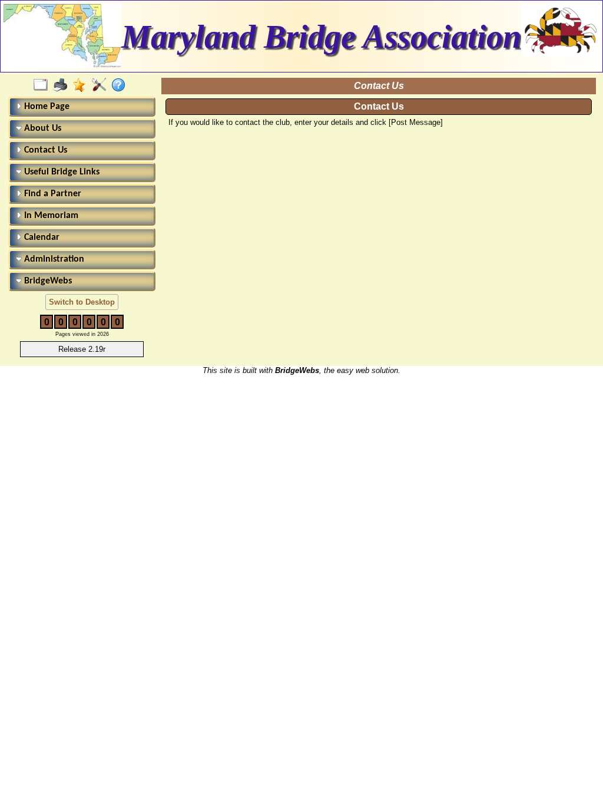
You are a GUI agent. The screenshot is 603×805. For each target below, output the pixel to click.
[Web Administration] (101, 85)
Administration (53, 259)
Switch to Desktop (82, 302)
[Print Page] (62, 85)
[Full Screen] (43, 85)
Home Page (45, 106)
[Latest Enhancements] (82, 85)
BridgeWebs (47, 281)
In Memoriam (50, 215)
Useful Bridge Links (61, 172)
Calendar (40, 237)
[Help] (121, 85)
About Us (41, 128)
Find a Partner (51, 194)
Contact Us (44, 150)
